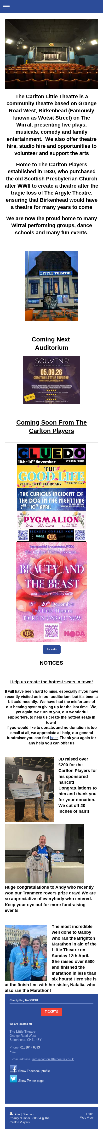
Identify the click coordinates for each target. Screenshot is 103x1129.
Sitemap (28, 1114)
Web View (86, 1117)
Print (17, 1114)
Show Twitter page (31, 1081)
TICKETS (51, 1012)
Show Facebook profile (34, 1071)
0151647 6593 (30, 1047)
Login (89, 1113)
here (54, 738)
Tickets (51, 649)
